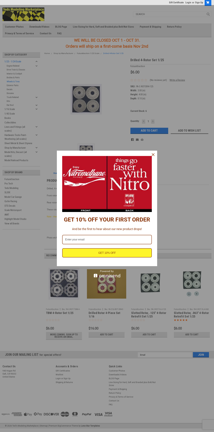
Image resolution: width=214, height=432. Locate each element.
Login (188, 2)
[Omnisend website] (107, 273)
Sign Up (199, 2)
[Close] (153, 155)
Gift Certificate (176, 2)
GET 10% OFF (107, 252)
